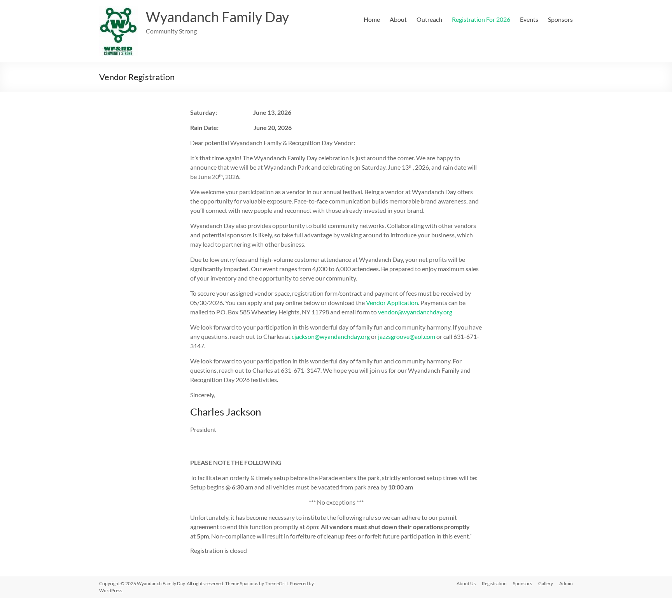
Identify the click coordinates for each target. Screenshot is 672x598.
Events (529, 19)
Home (372, 19)
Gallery (545, 583)
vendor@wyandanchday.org (415, 312)
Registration (494, 583)
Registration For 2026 (481, 19)
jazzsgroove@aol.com (406, 336)
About (398, 19)
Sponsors (560, 19)
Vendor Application (392, 302)
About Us (466, 583)
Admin (566, 583)
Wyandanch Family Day (217, 16)
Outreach (429, 19)
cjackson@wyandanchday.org (331, 336)
